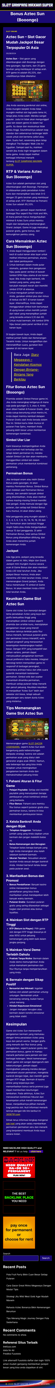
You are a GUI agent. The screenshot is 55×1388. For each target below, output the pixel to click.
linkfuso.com (9, 1346)
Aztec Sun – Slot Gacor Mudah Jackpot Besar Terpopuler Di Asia (26, 42)
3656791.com (13, 1114)
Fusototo (22, 1360)
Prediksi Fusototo (12, 1353)
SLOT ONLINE (11, 31)
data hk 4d (8, 1350)
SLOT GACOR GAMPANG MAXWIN (32, 1384)
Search (6, 1253)
